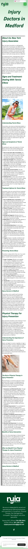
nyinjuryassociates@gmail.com (14, 524)
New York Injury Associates (10, 243)
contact (22, 308)
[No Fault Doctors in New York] (4, 4)
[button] (14, 529)
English (18, 1)
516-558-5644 (20, 520)
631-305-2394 (18, 522)
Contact (12, 333)
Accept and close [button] (21, 544)
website (13, 97)
